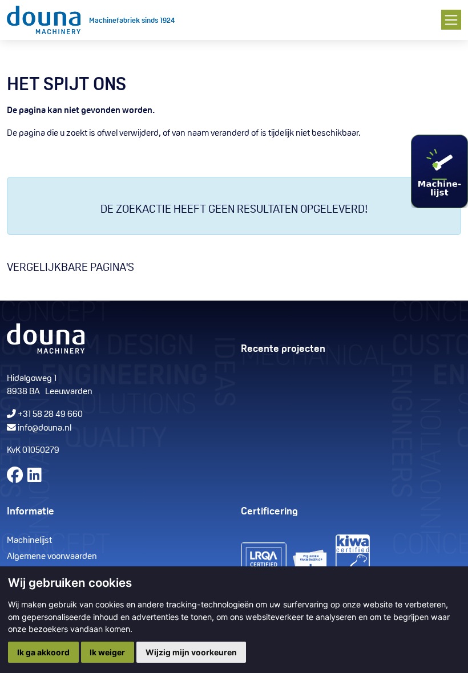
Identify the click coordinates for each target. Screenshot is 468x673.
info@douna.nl (44, 428)
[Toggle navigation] (451, 20)
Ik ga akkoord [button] (43, 652)
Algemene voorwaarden (52, 556)
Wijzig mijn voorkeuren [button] (191, 652)
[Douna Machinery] (43, 20)
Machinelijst (29, 540)
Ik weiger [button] (107, 652)
